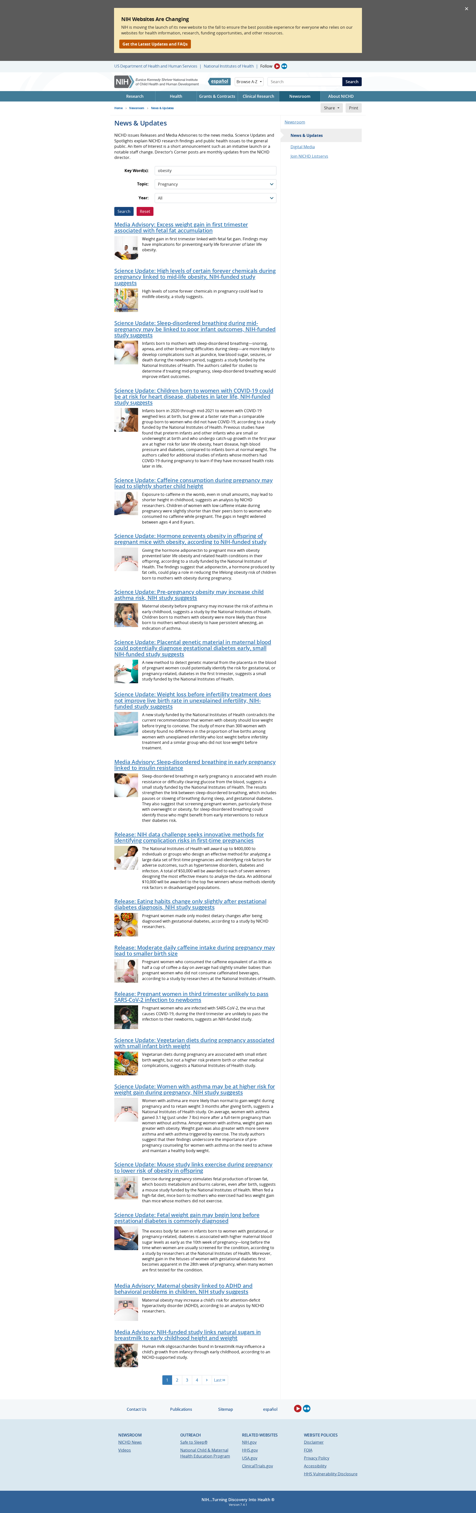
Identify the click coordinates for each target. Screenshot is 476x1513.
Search (352, 81)
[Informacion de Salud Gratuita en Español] (219, 82)
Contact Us (136, 1409)
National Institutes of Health (229, 66)
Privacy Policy (316, 1458)
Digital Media (303, 147)
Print (353, 108)
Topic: (143, 184)
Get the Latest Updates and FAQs (155, 44)
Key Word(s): (136, 170)
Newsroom (295, 122)
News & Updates (307, 135)
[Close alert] (466, 8)
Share (329, 108)
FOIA (308, 1450)
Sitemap (225, 1409)
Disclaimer (314, 1442)
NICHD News (130, 1442)
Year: (144, 198)
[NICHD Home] (157, 82)
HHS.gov (250, 1450)
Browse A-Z (247, 81)
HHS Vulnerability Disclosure (330, 1474)
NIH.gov (249, 1442)
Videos (124, 1450)
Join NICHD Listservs (309, 156)
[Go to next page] (207, 1380)
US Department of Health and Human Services (155, 66)
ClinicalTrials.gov (257, 1466)
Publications (181, 1409)
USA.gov (249, 1458)
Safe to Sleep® (194, 1442)
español (270, 1409)
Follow (266, 66)
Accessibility (315, 1466)
